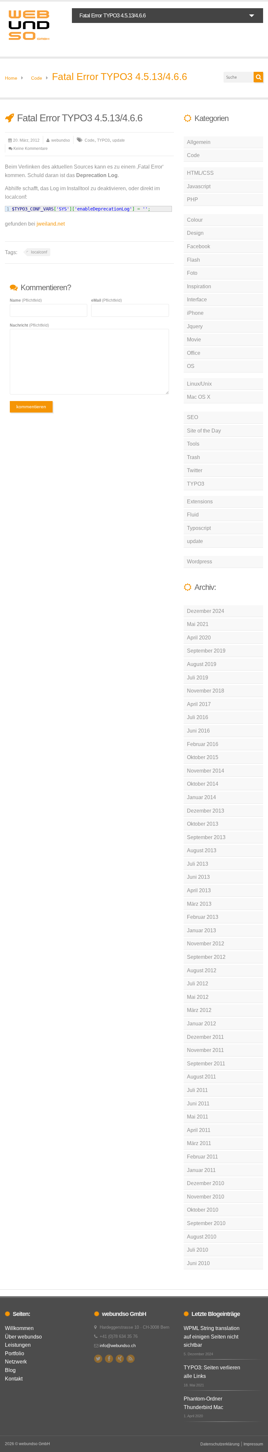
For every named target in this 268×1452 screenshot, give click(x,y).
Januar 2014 (201, 797)
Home (11, 78)
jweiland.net (51, 224)
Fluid (193, 514)
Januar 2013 (201, 930)
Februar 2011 (202, 1157)
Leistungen (18, 1345)
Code (36, 78)
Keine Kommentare (30, 148)
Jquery (195, 326)
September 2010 (206, 1223)
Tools (193, 444)
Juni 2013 (198, 877)
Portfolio (14, 1353)
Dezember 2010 (205, 1183)
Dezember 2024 (205, 611)
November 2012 (205, 943)
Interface (197, 299)
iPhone (195, 313)
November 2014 (205, 771)
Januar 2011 (201, 1170)
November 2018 (205, 691)
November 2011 (205, 1050)
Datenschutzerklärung (220, 1444)
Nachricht (29, 325)
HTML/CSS (200, 173)
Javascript (198, 186)
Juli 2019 (197, 677)
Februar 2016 (202, 744)
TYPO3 (103, 140)
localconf (39, 252)
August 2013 (201, 850)
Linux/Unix (199, 384)
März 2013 (199, 904)
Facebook (198, 246)
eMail (106, 300)
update (118, 140)
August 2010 (201, 1237)
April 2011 (198, 1130)
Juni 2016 (198, 731)
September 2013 (206, 837)
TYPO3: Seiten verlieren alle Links (212, 1372)
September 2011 (206, 1063)
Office (193, 353)
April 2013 (199, 890)
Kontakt (14, 1378)
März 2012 (199, 1010)
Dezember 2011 (205, 1037)
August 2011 (201, 1076)
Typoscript (199, 528)
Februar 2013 (202, 917)
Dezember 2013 (205, 811)
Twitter (194, 470)
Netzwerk (16, 1361)
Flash (193, 260)
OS (190, 366)
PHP (192, 199)
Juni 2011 (198, 1103)
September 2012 (206, 957)
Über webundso (23, 1337)
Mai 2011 (197, 1116)
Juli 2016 (197, 717)
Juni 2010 (198, 1263)
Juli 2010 (197, 1250)
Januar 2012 (201, 1023)
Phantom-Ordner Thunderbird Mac (203, 1403)
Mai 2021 (198, 624)
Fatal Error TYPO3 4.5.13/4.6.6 (119, 76)
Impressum (253, 1444)
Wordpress (199, 561)
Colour (195, 220)
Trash (193, 457)
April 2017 (199, 704)
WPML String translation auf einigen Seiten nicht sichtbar (212, 1336)
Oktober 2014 (202, 784)
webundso (60, 140)
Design (195, 233)
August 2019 (201, 664)
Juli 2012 (197, 983)
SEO (192, 417)
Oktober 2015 (202, 757)
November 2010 (205, 1197)
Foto (192, 273)
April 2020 (199, 637)
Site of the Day (204, 431)
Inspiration (199, 286)
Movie (194, 339)
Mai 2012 (198, 997)
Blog (10, 1370)
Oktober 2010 (202, 1210)
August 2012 (201, 970)
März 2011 (199, 1143)
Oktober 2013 (202, 824)
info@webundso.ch (118, 1345)
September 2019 (206, 651)
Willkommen (19, 1328)
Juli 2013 (197, 864)
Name (26, 300)
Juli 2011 (197, 1090)
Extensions (200, 501)
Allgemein (198, 142)
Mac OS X (198, 397)
